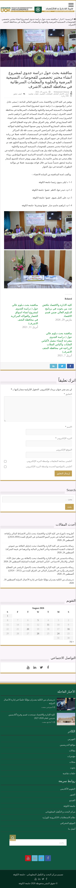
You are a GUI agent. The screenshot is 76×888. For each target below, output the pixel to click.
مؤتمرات (71, 756)
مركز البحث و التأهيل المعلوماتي (60, 811)
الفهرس (71, 739)
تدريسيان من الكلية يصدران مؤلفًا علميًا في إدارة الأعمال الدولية (45, 579)
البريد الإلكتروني (63, 438)
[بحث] (13, 838)
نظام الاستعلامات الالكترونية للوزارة (59, 817)
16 (68, 629)
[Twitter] (41, 667)
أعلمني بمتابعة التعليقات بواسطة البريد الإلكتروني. (49, 461)
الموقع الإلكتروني (64, 449)
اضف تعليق (17, 94)
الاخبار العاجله (58, 94)
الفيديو (72, 800)
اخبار (61, 19)
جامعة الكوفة (69, 806)
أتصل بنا (71, 829)
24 (58, 633)
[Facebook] (48, 667)
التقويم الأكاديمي (67, 789)
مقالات (72, 750)
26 (38, 633)
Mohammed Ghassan (61, 92)
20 (28, 629)
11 (48, 624)
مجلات (72, 762)
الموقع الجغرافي (67, 823)
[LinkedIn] (35, 667)
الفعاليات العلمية (46, 94)
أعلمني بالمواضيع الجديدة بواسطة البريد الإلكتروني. (48, 466)
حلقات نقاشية (33, 94)
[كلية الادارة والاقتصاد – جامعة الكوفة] (38, 10)
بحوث (72, 767)
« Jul (72, 641)
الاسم (68, 427)
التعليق (68, 394)
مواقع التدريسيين (67, 745)
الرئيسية (69, 19)
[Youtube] (28, 667)
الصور (72, 794)
